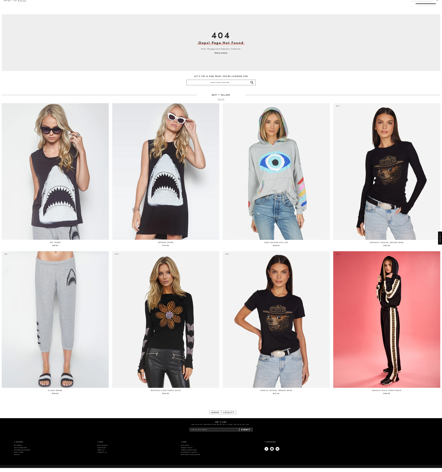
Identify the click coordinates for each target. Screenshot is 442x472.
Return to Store (221, 53)
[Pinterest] (277, 449)
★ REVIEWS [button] (440, 238)
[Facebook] (266, 449)
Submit (245, 429)
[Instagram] (272, 449)
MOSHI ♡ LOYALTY (222, 412)
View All (221, 99)
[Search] (252, 82)
